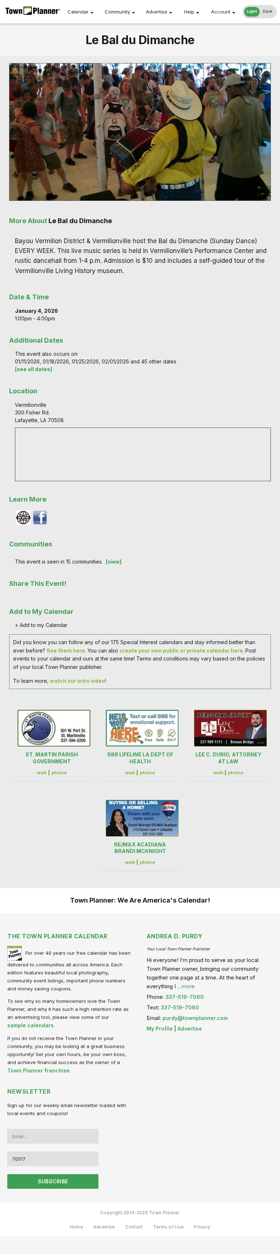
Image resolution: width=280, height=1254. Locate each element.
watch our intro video (77, 681)
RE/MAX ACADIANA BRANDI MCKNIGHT (140, 847)
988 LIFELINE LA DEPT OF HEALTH (140, 757)
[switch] (259, 11)
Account (220, 12)
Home (76, 1227)
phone (59, 772)
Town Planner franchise (38, 1070)
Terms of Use (168, 1227)
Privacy (202, 1227)
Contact (134, 1227)
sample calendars (30, 1025)
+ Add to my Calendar (41, 625)
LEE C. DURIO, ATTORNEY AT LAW (228, 757)
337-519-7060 (185, 997)
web (42, 772)
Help (189, 12)
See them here (66, 650)
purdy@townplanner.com (195, 1018)
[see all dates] (33, 369)
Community (117, 12)
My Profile (160, 1028)
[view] (113, 561)
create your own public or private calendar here (181, 650)
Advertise (156, 12)
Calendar (78, 12)
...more (186, 986)
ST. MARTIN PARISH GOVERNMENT (52, 757)
